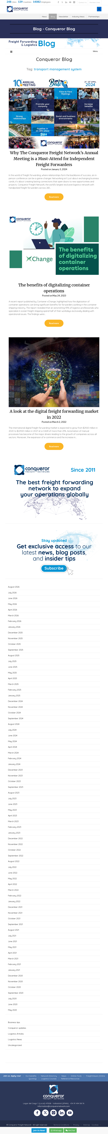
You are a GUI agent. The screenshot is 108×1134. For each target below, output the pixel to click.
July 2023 (12, 798)
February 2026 (14, 621)
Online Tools (76, 1076)
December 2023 (15, 770)
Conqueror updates (17, 1028)
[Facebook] (38, 1113)
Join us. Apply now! (12, 1076)
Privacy (76, 1125)
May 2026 (12, 604)
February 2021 (14, 964)
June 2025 (12, 667)
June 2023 (12, 804)
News (44, 16)
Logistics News (15, 1039)
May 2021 (12, 947)
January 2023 (14, 833)
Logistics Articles (16, 1034)
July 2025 (12, 661)
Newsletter (63, 16)
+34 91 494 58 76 (77, 1103)
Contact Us (83, 2)
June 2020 (12, 1004)
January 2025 (14, 695)
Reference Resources (70, 1078)
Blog (53, 16)
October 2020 (14, 987)
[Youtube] (70, 1113)
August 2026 (13, 587)
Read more (54, 197)
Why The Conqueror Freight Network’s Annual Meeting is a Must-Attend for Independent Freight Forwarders (54, 158)
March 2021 (13, 958)
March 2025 (13, 684)
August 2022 (13, 861)
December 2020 (15, 975)
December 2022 (15, 838)
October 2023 (14, 781)
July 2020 (12, 998)
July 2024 (12, 730)
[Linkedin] (62, 1113)
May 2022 (12, 878)
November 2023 (15, 775)
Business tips (14, 1022)
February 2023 (14, 827)
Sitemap (86, 1125)
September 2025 (15, 650)
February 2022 (14, 895)
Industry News (78, 16)
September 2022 (15, 855)
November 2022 (15, 844)
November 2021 (15, 913)
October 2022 (14, 850)
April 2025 (12, 678)
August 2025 (13, 655)
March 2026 (13, 615)
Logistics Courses (49, 1078)
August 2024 (13, 724)
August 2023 (13, 792)
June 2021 (12, 941)
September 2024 (15, 718)
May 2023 (12, 810)
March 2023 (13, 821)
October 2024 (14, 712)
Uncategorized (15, 1045)
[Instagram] (54, 1113)
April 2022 (12, 884)
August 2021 (13, 930)
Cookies (95, 1125)
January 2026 (14, 627)
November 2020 (15, 981)
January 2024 (14, 764)
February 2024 (14, 758)
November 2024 (15, 707)
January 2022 (14, 901)
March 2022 (13, 890)
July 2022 (12, 867)
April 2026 (12, 609)
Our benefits (31, 1076)
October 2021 (14, 918)
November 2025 (15, 638)
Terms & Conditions (61, 1125)
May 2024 (12, 741)
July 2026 (12, 592)
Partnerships (94, 16)
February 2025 (14, 690)
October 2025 (14, 644)
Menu (95, 51)
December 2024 (15, 701)
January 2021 (14, 970)
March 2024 (13, 752)
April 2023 (12, 815)
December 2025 (15, 632)
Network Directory (49, 1076)
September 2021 (15, 924)
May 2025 (12, 672)
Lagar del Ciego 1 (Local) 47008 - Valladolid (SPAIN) (46, 1103)
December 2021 (15, 907)
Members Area (94, 2)
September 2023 (15, 787)
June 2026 (12, 598)
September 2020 (15, 993)
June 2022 (12, 872)
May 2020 (12, 1010)
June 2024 (12, 735)
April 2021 (12, 953)
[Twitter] (46, 1113)
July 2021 (12, 935)
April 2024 (12, 747)
